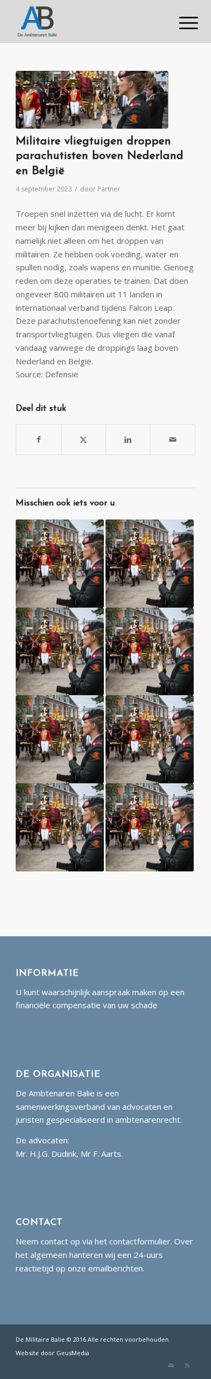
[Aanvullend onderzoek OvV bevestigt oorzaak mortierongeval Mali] (150, 563)
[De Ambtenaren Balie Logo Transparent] (87, 21)
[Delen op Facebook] (38, 440)
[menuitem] (180, 22)
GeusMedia (72, 1353)
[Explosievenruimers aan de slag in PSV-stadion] (60, 563)
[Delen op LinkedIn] (128, 440)
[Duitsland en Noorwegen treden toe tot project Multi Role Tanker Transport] (150, 827)
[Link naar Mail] (171, 1365)
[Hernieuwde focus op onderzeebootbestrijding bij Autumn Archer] (60, 739)
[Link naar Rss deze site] (187, 1365)
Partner (108, 189)
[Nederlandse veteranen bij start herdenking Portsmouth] (150, 652)
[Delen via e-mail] (172, 440)
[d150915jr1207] (92, 100)
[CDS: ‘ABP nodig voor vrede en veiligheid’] (60, 827)
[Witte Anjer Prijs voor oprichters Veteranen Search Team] (150, 739)
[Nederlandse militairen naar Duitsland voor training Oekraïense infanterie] (60, 652)
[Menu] (180, 22)
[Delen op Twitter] (84, 440)
